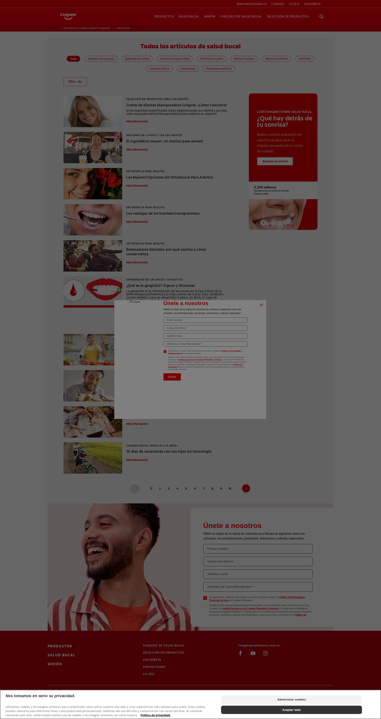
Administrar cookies (291, 699)
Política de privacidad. (155, 715)
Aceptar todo (291, 709)
